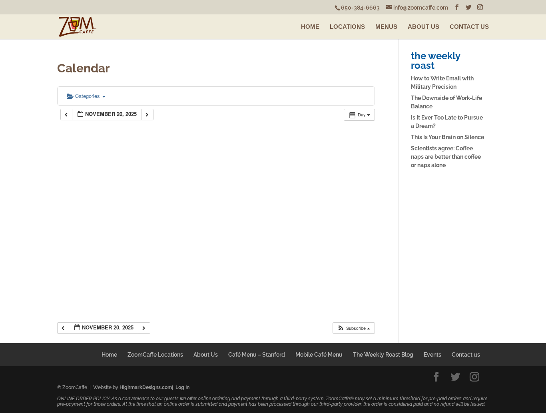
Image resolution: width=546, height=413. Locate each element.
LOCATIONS (347, 26)
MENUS (386, 26)
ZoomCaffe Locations (155, 354)
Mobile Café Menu (319, 354)
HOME (310, 26)
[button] (353, 328)
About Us (205, 354)
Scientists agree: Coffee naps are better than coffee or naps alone (446, 156)
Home (109, 354)
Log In (182, 387)
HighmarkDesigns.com (146, 387)
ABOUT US (423, 26)
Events (432, 354)
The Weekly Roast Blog (383, 354)
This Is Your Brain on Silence (447, 137)
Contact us (466, 354)
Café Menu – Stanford (256, 354)
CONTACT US (469, 26)
